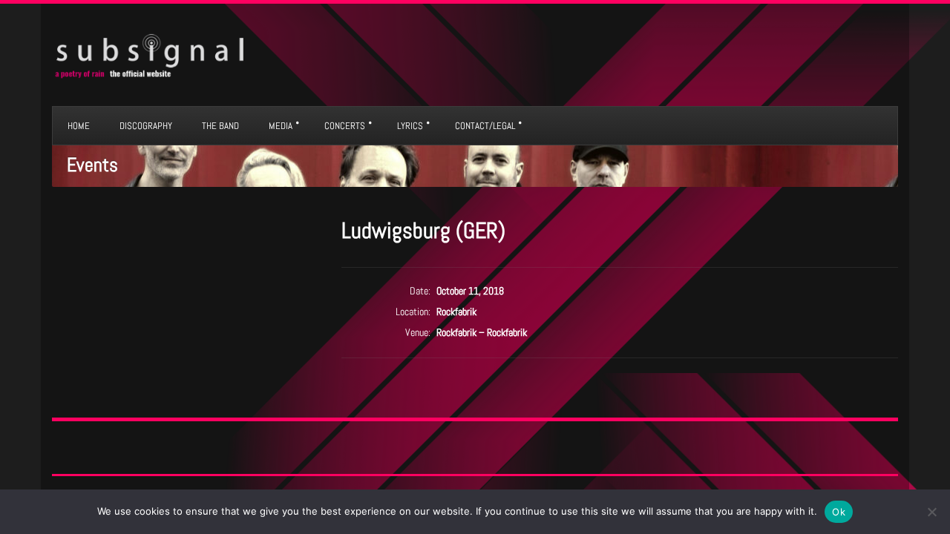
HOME (79, 125)
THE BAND (220, 125)
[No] (931, 511)
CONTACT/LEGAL (485, 125)
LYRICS (410, 125)
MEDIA (280, 125)
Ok (838, 512)
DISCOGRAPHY (145, 125)
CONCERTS (344, 125)
